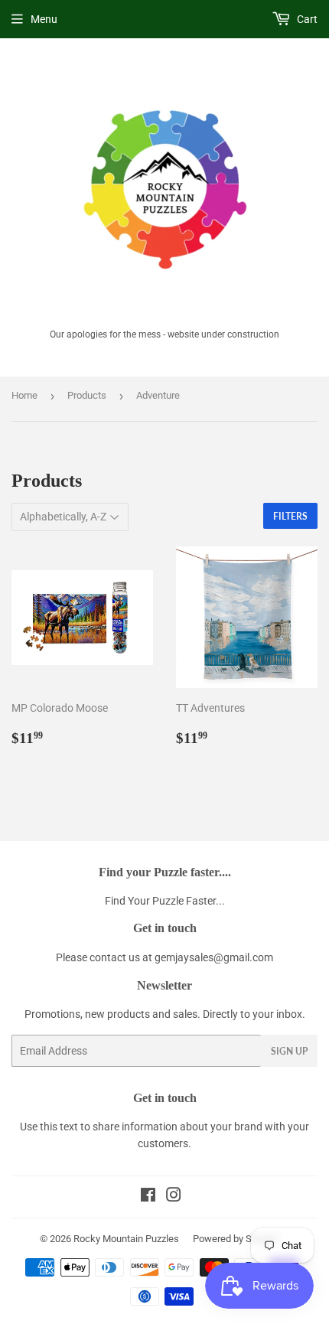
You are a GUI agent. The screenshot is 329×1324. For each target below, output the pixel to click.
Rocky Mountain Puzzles (126, 1238)
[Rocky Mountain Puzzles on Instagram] (173, 1197)
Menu (44, 19)
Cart (306, 19)
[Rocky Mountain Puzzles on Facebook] (148, 1197)
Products (86, 395)
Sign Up (289, 1051)
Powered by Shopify (236, 1238)
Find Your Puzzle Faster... (165, 901)
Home (24, 395)
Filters (290, 516)
